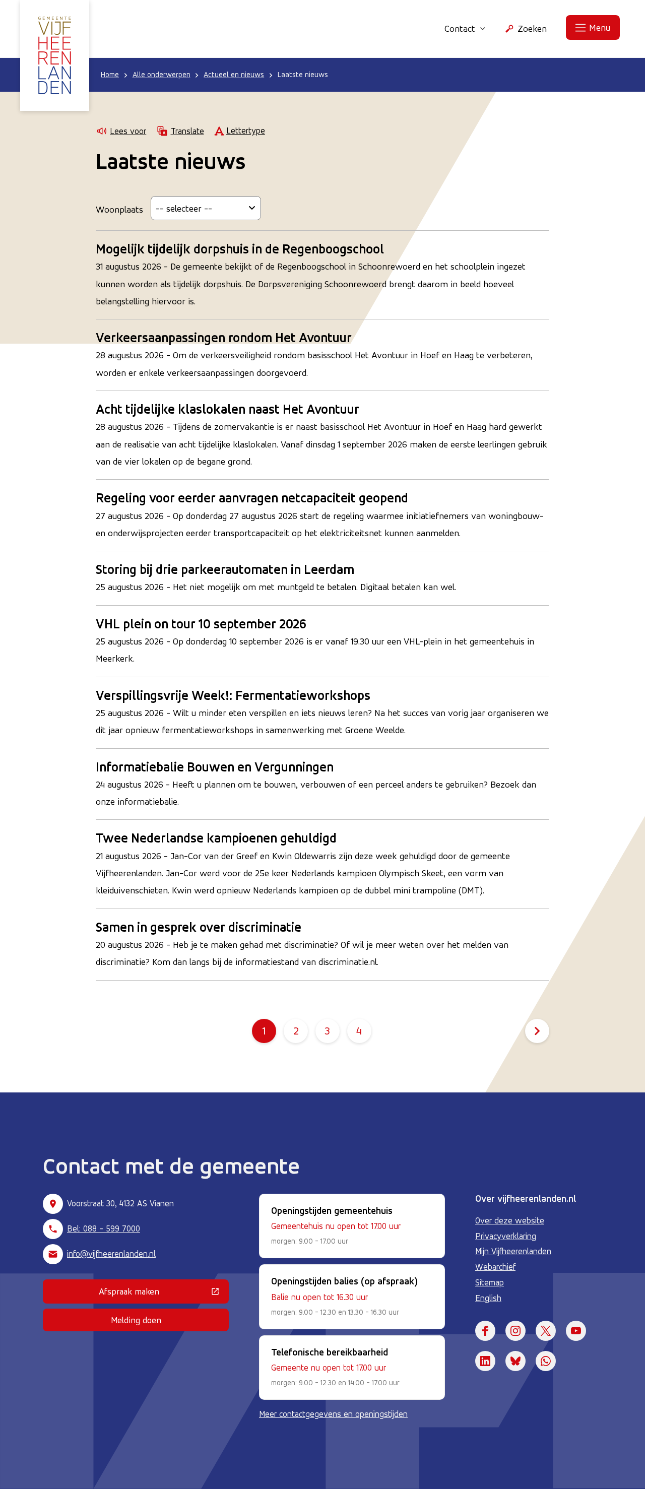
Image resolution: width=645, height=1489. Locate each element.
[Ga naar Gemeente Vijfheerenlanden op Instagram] (515, 1331)
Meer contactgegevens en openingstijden (333, 1414)
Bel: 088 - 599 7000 (103, 1228)
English (488, 1298)
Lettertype (245, 130)
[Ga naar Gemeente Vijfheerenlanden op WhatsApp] (546, 1361)
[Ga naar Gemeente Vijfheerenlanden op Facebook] (485, 1331)
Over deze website (509, 1220)
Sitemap (489, 1282)
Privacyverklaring (505, 1236)
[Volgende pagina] (537, 1031)
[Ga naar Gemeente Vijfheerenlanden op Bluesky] (515, 1361)
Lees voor (128, 131)
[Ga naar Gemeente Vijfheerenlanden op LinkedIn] (485, 1361)
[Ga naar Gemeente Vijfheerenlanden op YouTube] (576, 1331)
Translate (187, 131)
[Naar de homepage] (54, 55)
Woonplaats (119, 209)
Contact (459, 28)
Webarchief (495, 1267)
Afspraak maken (164, 1293)
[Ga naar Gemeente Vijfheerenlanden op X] (546, 1331)
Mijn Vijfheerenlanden (513, 1251)
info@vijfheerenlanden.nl (111, 1254)
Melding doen (136, 1320)
